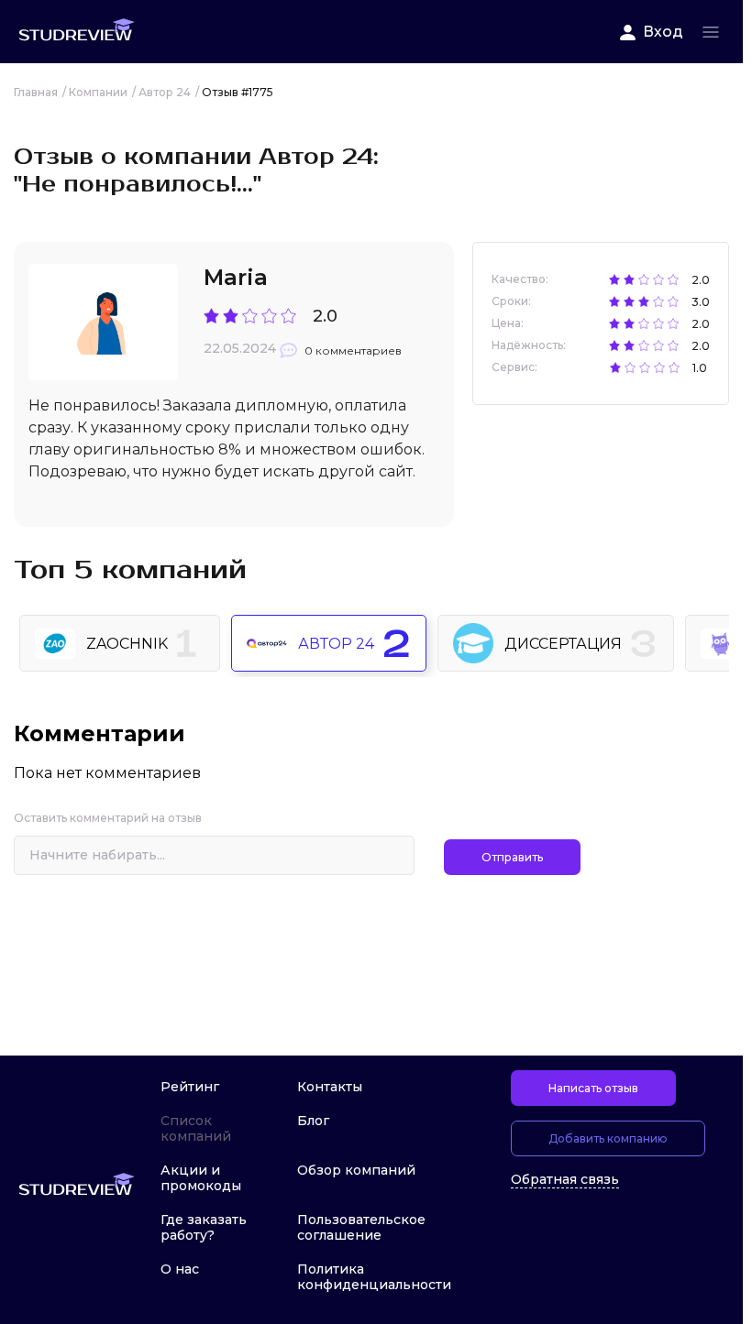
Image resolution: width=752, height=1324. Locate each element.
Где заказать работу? (203, 1227)
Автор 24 (336, 643)
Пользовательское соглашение (361, 1227)
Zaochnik (127, 643)
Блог (313, 1120)
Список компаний (195, 1128)
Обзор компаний (356, 1170)
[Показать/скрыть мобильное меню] (711, 32)
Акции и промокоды (200, 1178)
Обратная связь (565, 1179)
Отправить (512, 857)
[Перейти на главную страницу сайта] (76, 32)
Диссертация (563, 643)
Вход (663, 31)
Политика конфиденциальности (374, 1277)
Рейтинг (189, 1086)
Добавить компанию (608, 1138)
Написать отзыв (593, 1088)
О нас (179, 1269)
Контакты (329, 1086)
